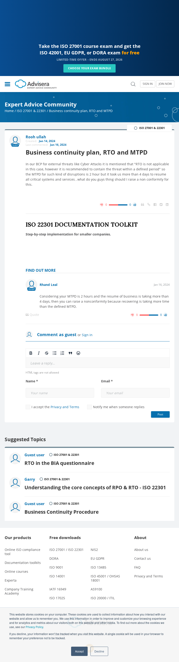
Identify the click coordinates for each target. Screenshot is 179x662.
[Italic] (39, 353)
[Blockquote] (70, 353)
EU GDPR (97, 558)
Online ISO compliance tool (22, 551)
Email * (107, 381)
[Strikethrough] (47, 353)
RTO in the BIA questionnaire (59, 463)
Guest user (34, 454)
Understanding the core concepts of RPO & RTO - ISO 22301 (95, 487)
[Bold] (31, 353)
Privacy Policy (34, 627)
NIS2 (94, 549)
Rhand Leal (48, 284)
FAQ (137, 567)
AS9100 (96, 589)
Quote (34, 315)
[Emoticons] (78, 353)
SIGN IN (148, 84)
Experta (11, 580)
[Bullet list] (55, 353)
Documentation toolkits (23, 562)
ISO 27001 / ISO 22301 (66, 549)
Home (9, 111)
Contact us (142, 558)
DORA (54, 558)
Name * (32, 381)
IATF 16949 (57, 589)
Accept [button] (79, 651)
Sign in (87, 335)
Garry (29, 479)
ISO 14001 (57, 576)
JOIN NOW (165, 84)
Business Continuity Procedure (61, 511)
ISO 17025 (57, 598)
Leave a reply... (43, 363)
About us (141, 549)
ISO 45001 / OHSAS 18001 (105, 578)
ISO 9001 (56, 567)
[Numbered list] (62, 353)
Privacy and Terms (65, 407)
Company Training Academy (19, 591)
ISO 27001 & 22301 (31, 111)
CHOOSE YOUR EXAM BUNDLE (89, 68)
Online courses (16, 571)
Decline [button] (99, 651)
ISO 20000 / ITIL (103, 598)
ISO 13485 (98, 567)
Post (160, 414)
